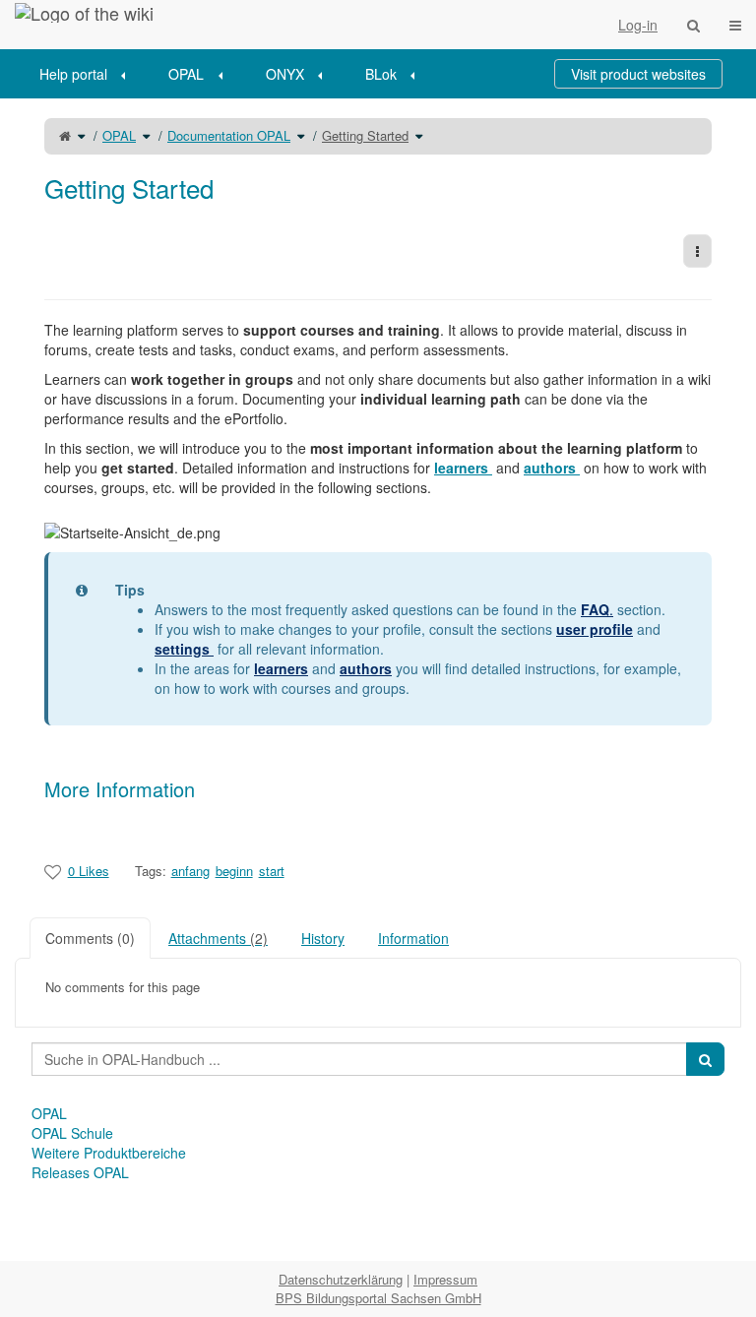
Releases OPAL (80, 1172)
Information (413, 938)
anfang (190, 870)
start (271, 870)
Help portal (73, 74)
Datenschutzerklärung (341, 1279)
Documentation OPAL (228, 135)
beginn (234, 870)
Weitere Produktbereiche (109, 1152)
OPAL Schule (72, 1133)
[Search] (693, 24)
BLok (381, 74)
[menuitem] (89, 73)
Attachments (218, 938)
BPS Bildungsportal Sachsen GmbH (378, 1297)
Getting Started (365, 135)
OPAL (186, 74)
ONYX (285, 74)
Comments (90, 938)
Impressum (445, 1279)
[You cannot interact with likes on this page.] (52, 871)
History (323, 938)
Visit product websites (638, 74)
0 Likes (88, 870)
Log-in (638, 24)
